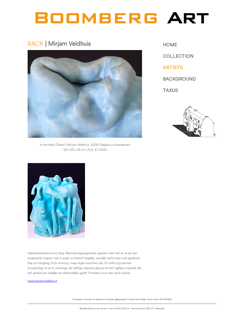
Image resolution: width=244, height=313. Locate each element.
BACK (36, 43)
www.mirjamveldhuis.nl (42, 281)
